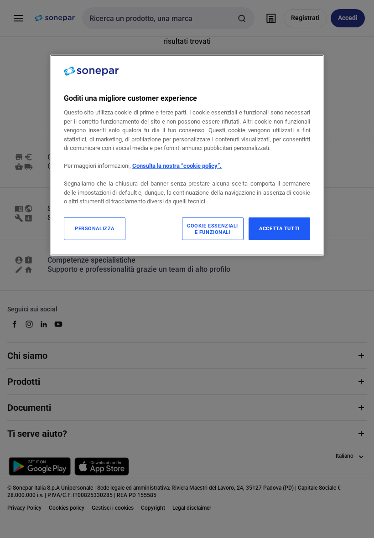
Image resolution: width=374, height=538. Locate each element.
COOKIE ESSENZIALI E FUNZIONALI (212, 228)
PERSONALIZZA (94, 228)
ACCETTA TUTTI (279, 228)
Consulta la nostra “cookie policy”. (177, 165)
